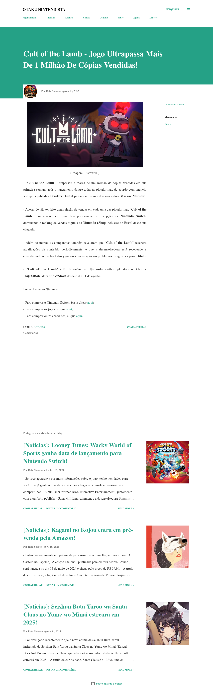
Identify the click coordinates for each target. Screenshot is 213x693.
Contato (104, 17)
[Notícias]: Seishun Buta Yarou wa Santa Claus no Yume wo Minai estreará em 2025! (75, 614)
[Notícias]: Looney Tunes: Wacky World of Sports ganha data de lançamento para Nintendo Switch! (77, 453)
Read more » (126, 508)
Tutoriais (50, 17)
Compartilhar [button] (174, 104)
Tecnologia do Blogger (108, 683)
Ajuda (136, 17)
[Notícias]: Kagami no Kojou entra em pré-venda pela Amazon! (78, 533)
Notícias (168, 124)
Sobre (120, 17)
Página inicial (29, 17)
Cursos (86, 17)
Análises (69, 17)
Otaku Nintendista (44, 9)
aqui (90, 302)
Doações (153, 17)
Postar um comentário (61, 508)
